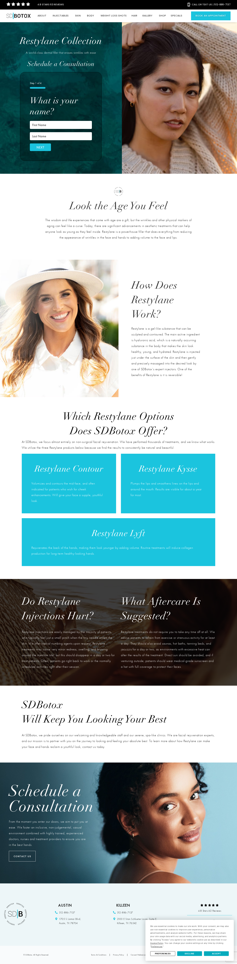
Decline (189, 954)
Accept (216, 954)
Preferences (163, 954)
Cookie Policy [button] (156, 943)
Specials (176, 16)
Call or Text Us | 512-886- (211, 5)
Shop (162, 16)
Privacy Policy (118, 955)
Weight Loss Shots (114, 16)
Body (90, 16)
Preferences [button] (156, 946)
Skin (78, 16)
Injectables (61, 16)
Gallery (147, 16)
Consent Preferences (138, 955)
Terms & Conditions (98, 955)
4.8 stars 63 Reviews (50, 5)
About (42, 16)
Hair (134, 16)
